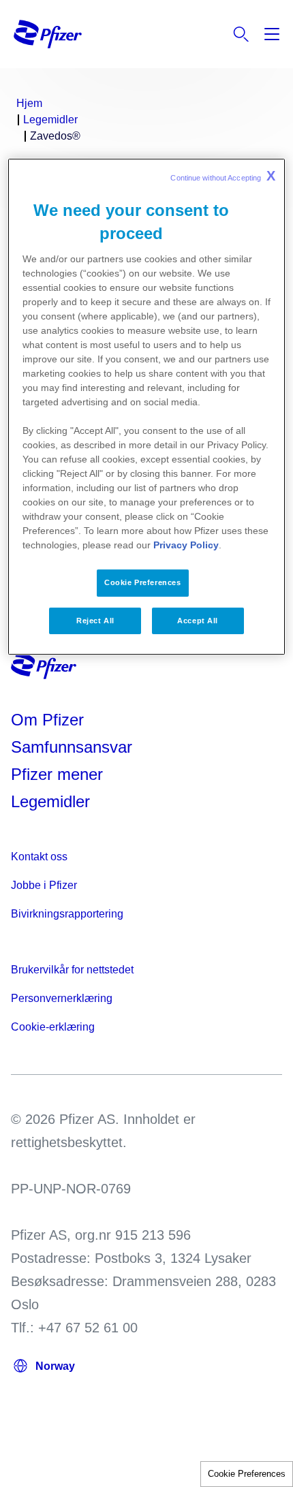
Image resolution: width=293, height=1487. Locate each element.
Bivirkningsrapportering (67, 914)
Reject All (95, 620)
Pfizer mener (57, 774)
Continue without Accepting (222, 176)
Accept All (197, 620)
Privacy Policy (186, 544)
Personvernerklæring (61, 998)
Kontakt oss (39, 856)
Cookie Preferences (247, 1474)
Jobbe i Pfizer (44, 885)
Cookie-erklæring (53, 1027)
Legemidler (50, 801)
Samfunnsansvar (71, 747)
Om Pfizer (47, 719)
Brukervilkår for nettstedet (72, 969)
